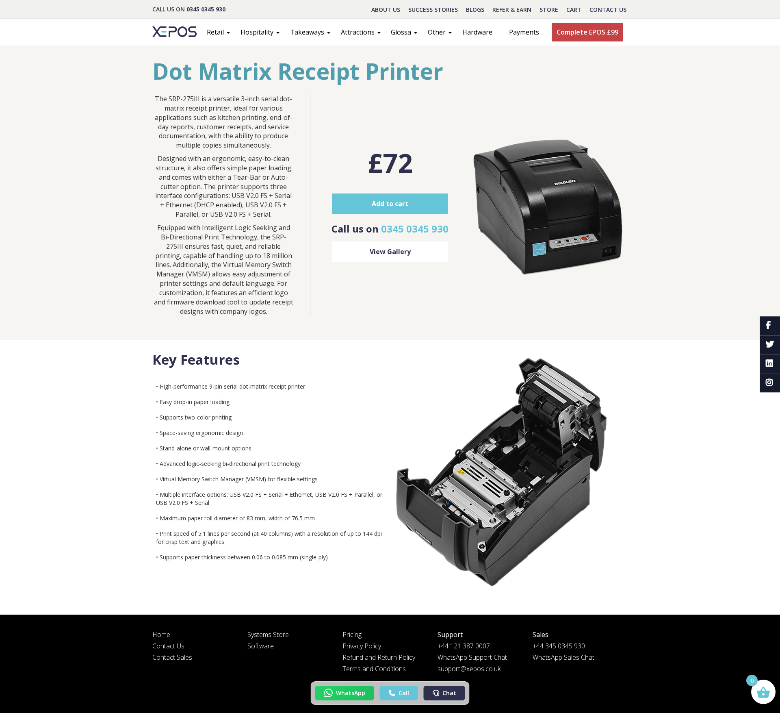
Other (437, 32)
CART (573, 9)
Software (260, 645)
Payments (524, 32)
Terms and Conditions (374, 668)
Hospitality (256, 32)
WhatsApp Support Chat (472, 657)
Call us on (390, 228)
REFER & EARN (511, 9)
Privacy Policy (361, 645)
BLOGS (475, 9)
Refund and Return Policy (378, 657)
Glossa (401, 32)
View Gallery (390, 251)
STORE (549, 9)
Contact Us (607, 9)
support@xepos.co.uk (469, 668)
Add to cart (390, 203)
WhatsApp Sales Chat (563, 657)
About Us (385, 9)
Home (161, 634)
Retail (215, 32)
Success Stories (433, 9)
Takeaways (307, 32)
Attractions (358, 32)
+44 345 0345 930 (559, 645)
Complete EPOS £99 (587, 32)
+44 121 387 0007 (464, 645)
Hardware (477, 32)
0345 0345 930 (205, 9)
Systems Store (268, 634)
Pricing (352, 634)
